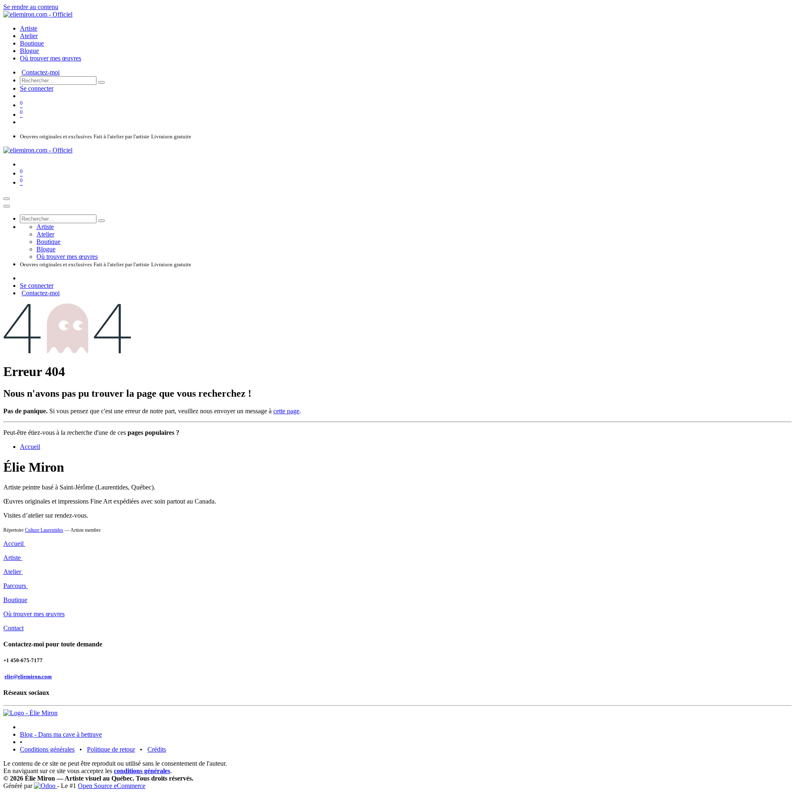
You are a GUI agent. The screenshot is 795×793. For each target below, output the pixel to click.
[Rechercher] (101, 82)
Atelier (13, 571)
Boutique (15, 599)
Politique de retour (111, 749)
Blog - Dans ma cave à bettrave (61, 734)
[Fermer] (6, 206)
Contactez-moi (41, 72)
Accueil (30, 446)
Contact (13, 628)
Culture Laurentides (44, 530)
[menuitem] (28, 28)
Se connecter (36, 88)
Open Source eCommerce (111, 785)
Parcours (15, 585)
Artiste (12, 557)
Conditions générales (47, 749)
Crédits (156, 749)
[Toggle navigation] (6, 199)
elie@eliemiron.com (28, 676)
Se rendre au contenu (30, 6)
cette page (286, 411)
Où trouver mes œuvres (34, 613)
